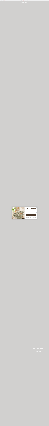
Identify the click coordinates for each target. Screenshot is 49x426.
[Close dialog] (36, 207)
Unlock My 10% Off (31, 214)
